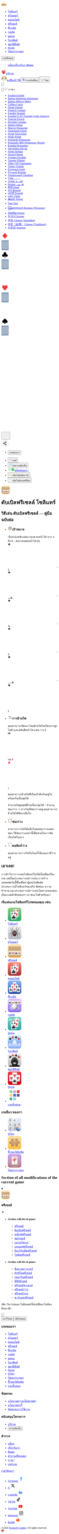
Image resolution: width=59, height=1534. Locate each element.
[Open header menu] (2, 84)
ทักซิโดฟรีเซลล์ (23, 1273)
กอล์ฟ (11, 32)
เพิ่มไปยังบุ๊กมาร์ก (20, 475)
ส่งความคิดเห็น (19, 465)
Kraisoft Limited (17, 1527)
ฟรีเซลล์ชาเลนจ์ (23, 1285)
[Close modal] (2, 89)
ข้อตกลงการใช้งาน (19, 1409)
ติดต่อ (30, 65)
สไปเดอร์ (13, 15)
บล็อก (11, 65)
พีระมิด (12, 28)
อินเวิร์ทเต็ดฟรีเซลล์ (25, 1250)
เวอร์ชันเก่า (7, 1471)
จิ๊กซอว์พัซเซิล (16, 1382)
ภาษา (11, 1460)
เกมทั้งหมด (8, 58)
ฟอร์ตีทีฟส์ (14, 44)
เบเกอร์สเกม (21, 1242)
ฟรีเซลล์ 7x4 (21, 1289)
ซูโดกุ (11, 1373)
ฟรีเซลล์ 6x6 (21, 1293)
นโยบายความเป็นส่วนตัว (22, 1401)
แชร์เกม (12, 1464)
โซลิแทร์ (13, 11)
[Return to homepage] (17, 5)
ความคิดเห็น (15, 1428)
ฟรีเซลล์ (12, 23)
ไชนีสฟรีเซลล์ (22, 1254)
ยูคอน (11, 36)
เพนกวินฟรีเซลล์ (23, 1277)
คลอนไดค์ (14, 19)
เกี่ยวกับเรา (20, 65)
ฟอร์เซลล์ (19, 1238)
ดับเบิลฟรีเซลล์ (22, 1230)
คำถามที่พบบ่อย (17, 1456)
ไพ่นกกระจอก (16, 51)
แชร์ (14, 460)
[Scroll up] (5, 436)
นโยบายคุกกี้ (15, 1405)
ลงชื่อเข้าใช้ (13, 80)
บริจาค (10, 73)
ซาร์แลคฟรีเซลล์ (23, 1297)
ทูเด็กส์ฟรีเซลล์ (22, 1234)
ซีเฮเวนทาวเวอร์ (23, 1269)
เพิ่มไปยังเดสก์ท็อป (21, 480)
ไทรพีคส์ (13, 40)
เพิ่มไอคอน (20, 1319)
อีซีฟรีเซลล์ (20, 1281)
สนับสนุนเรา (21, 470)
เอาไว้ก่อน (7, 1319)
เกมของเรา (14, 452)
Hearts (11, 47)
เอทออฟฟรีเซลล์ (23, 1246)
